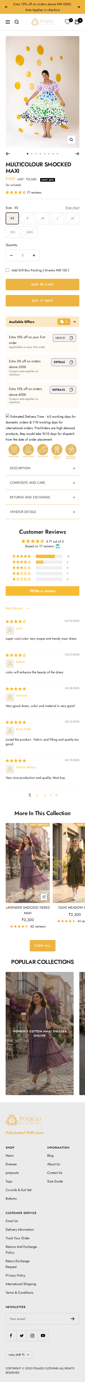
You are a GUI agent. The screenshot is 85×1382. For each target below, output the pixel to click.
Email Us (12, 1220)
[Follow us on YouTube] (43, 1335)
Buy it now (42, 301)
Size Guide (55, 1181)
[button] (16, 192)
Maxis (10, 1155)
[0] (67, 22)
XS (12, 218)
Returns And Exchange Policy (21, 1249)
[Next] (77, 153)
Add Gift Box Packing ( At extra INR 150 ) (40, 270)
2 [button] (37, 795)
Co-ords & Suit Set (18, 1189)
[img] (16, 621)
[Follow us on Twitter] (21, 1335)
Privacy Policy (15, 1275)
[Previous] (8, 153)
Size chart (72, 207)
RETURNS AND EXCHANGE (30, 497)
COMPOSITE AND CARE (27, 482)
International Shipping (21, 1284)
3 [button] (45, 795)
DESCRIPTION (20, 468)
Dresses (11, 1164)
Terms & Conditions (19, 1292)
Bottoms (11, 1198)
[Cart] (77, 22)
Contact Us (54, 1172)
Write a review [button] (42, 591)
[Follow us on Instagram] (32, 1335)
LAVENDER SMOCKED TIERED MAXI (28, 910)
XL (72, 218)
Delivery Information (20, 1229)
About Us (53, 1164)
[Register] (73, 1318)
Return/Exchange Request (18, 1264)
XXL (12, 232)
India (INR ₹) (17, 1355)
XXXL (29, 232)
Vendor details (23, 511)
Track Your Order (18, 1238)
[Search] (17, 22)
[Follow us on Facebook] (11, 1335)
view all (42, 946)
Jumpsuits (12, 1172)
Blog (50, 1155)
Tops (9, 1181)
